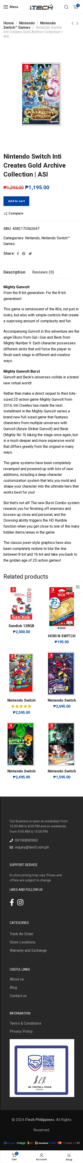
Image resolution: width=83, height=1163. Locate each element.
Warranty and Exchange (28, 950)
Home (8, 23)
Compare (16, 213)
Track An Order (21, 934)
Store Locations (22, 942)
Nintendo (27, 23)
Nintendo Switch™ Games (29, 25)
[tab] (14, 272)
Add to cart (16, 201)
